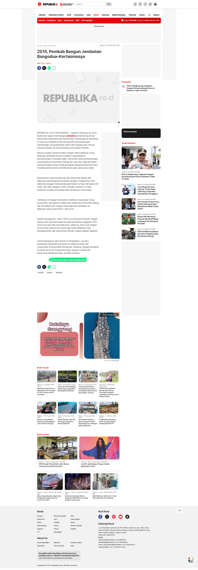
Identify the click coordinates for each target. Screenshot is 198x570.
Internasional (69, 20)
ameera (42, 15)
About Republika (43, 542)
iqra (89, 15)
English (73, 529)
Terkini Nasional (128, 143)
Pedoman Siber (76, 542)
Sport (60, 20)
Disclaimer (41, 546)
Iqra (55, 519)
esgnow (132, 15)
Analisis (57, 522)
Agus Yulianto (46, 63)
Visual (56, 529)
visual (142, 15)
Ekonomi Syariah (56, 15)
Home (39, 46)
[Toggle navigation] (39, 4)
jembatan (71, 136)
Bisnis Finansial (119, 15)
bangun (49, 272)
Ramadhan (58, 532)
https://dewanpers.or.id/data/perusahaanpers (56, 558)
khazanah (79, 15)
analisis (105, 15)
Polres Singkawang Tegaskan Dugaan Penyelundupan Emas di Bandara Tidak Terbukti (141, 88)
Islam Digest (75, 519)
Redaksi (57, 542)
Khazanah (40, 519)
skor (69, 15)
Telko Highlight (87, 20)
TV (149, 15)
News (45, 46)
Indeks (156, 15)
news (96, 15)
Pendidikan (51, 20)
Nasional (42, 20)
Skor (72, 516)
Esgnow (40, 529)
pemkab (40, 272)
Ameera (40, 516)
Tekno (56, 526)
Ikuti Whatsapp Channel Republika (69, 260)
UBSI (77, 20)
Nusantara (52, 46)
